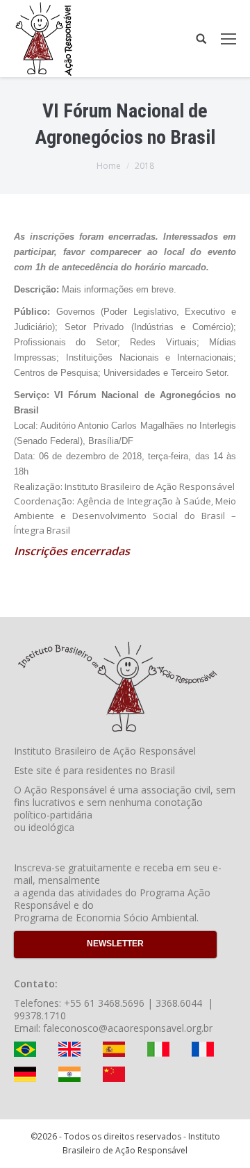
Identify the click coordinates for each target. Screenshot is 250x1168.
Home (109, 166)
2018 (144, 166)
